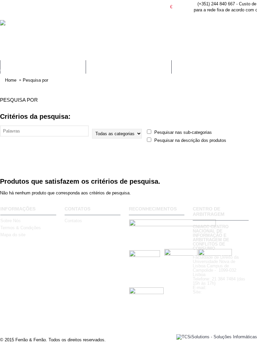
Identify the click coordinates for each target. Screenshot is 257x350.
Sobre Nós (10, 220)
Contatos (73, 220)
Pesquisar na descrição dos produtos (189, 140)
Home (10, 80)
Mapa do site (12, 234)
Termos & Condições (20, 227)
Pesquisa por (35, 80)
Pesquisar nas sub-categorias (182, 132)
